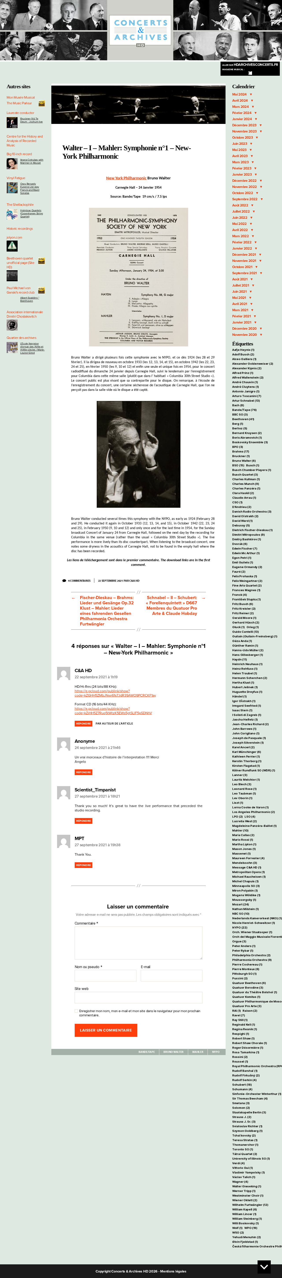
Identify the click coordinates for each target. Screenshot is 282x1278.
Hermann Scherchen (249, 678)
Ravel (238, 1015)
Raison (250, 1010)
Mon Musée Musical (21, 97)
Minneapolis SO (246, 886)
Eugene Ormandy (247, 567)
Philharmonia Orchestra (252, 960)
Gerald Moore (244, 618)
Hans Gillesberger (247, 654)
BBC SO (240, 414)
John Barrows (244, 728)
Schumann (242, 1089)
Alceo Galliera (244, 359)
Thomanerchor (245, 1144)
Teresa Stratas (245, 1140)
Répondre (83, 723)
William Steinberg (247, 1218)
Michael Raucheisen (249, 876)
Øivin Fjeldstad (245, 1241)
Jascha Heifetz (245, 719)
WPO (250, 1228)
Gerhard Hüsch (245, 622)
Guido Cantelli (245, 631)
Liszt (237, 802)
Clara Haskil (243, 493)
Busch (252, 465)
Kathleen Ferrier (246, 756)
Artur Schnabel (246, 400)
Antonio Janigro (246, 391)
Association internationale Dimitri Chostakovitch (25, 314)
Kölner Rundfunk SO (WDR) (253, 770)
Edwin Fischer (244, 548)
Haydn (239, 659)
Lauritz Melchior (246, 779)
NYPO (215, 1052)
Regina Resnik (244, 1029)
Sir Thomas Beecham (250, 1098)
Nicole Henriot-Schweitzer (253, 923)
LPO (237, 816)
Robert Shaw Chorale (249, 1043)
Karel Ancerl (243, 747)
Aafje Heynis (243, 349)
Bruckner (241, 456)
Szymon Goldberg (247, 1131)
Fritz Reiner (243, 613)
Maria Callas (243, 835)
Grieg (253, 627)
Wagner (240, 1181)
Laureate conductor (20, 113)
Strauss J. (241, 1117)
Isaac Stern (242, 710)
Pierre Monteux (245, 969)
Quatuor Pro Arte (247, 1006)
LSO (250, 816)
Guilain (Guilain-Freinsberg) (254, 636)
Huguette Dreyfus (247, 691)
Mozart (240, 904)
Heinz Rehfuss (244, 668)
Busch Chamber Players (251, 470)
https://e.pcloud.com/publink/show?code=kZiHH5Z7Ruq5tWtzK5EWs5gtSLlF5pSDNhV (113, 710)
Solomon (241, 1107)
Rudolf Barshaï (245, 1070)
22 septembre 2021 (110, 580)
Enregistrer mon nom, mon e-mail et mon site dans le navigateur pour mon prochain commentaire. (139, 1013)
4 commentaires (81, 580)
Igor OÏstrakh (243, 701)
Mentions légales (173, 1271)
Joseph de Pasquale (249, 738)
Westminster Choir (247, 1195)
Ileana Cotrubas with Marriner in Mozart (31, 161)
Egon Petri (241, 557)
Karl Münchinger (246, 752)
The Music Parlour (19, 103)
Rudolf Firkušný (246, 1075)
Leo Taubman (244, 793)
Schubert (242, 1084)
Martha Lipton (244, 844)
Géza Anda (242, 641)
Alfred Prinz (242, 373)
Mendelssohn (244, 862)
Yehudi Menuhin (246, 1237)
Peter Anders (244, 946)
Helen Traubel (244, 673)
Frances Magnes (246, 590)
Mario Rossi (242, 839)
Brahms (240, 451)
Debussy (241, 525)
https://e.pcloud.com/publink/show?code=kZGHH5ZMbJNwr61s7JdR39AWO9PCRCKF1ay (115, 693)
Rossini (240, 1057)
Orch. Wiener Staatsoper (252, 932)
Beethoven (243, 419)
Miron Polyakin (245, 890)
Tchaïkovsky (244, 1135)
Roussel (240, 1061)
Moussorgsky (244, 899)
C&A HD (134, 580)
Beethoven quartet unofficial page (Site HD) (20, 262)
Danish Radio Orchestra (251, 511)
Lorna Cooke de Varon (250, 807)
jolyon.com (14, 237)
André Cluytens (245, 386)
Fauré (238, 571)
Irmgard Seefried (246, 705)
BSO (238, 465)
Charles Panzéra (246, 488)
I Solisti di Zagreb (246, 715)
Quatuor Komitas (246, 996)
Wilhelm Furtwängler (250, 1204)
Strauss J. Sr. (244, 1121)
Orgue (239, 941)
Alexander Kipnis (247, 368)
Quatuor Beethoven (249, 983)
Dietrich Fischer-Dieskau (252, 530)
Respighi (240, 1033)
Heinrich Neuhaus (247, 664)
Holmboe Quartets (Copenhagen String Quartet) (31, 213)
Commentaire (86, 923)
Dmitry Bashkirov (246, 539)
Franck (239, 594)
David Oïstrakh (245, 516)
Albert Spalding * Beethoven (29, 299)
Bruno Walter (173, 1052)
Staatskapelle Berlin (249, 1112)
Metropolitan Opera (248, 872)
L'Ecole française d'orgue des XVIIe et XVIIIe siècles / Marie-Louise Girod (32, 348)
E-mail (145, 967)
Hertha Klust (243, 682)
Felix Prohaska (244, 576)
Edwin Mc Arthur (246, 553)
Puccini (240, 978)
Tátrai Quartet (244, 1154)
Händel (239, 696)
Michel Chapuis (245, 881)
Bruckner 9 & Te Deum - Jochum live (31, 120)
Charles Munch (245, 483)
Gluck (238, 627)
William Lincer (244, 1214)
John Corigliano (246, 733)
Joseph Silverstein (248, 742)
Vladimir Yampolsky (248, 1172)
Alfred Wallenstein (247, 377)
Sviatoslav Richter (247, 1126)
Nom (78, 967)
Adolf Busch (243, 354)
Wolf (237, 1228)
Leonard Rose (244, 789)
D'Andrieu (241, 507)
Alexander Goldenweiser (252, 363)
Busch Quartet (245, 474)
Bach (238, 405)
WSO (238, 1232)
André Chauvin (245, 382)
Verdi (238, 1163)
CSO (237, 502)
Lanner (239, 775)
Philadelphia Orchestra (251, 955)
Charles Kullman (246, 479)
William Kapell (244, 1209)
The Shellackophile (20, 204)
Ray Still (240, 1020)
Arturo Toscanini (246, 396)
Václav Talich (243, 1177)
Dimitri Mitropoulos (248, 534)
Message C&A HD (246, 867)
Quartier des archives (21, 338)
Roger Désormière (247, 1047)
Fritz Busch (242, 604)
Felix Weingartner (247, 581)
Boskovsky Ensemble (250, 442)
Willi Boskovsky (245, 1223)
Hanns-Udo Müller (247, 650)
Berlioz (239, 428)
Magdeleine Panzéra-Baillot (254, 825)
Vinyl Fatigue (16, 178)
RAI (236, 1010)
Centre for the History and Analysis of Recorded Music (25, 140)
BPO (237, 447)
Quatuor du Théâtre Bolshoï (254, 992)
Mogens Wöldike (246, 895)
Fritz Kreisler (244, 608)
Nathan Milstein (245, 909)
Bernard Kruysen (247, 433)
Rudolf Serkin (244, 1080)
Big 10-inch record (19, 154)
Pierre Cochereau (247, 964)
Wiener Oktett (244, 1200)
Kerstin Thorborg (247, 761)
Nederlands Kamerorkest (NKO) (257, 918)
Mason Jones (244, 849)
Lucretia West (244, 821)
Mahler (197, 1052)
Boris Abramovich (247, 437)
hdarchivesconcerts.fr (250, 65)
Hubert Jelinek (245, 687)
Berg (237, 423)
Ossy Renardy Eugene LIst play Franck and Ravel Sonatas (29, 188)
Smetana (241, 1103)
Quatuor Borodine (247, 987)
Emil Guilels (242, 562)
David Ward (242, 520)
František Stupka (246, 599)
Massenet (241, 853)
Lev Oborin (242, 798)
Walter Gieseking (246, 1186)
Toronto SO (242, 1149)
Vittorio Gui (242, 1168)
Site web (82, 988)
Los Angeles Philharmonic (253, 812)
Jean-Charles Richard (250, 724)
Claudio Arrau (244, 497)
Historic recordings (20, 228)
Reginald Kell (243, 1024)
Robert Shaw (243, 1038)
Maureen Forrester (248, 858)
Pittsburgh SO (244, 973)
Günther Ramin (245, 645)
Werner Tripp (244, 1191)
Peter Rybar (242, 950)
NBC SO (240, 913)
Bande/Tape (147, 1052)
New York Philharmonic (126, 178)
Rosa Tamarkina (245, 1052)
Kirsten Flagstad (246, 765)
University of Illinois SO (251, 1158)
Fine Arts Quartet (247, 585)
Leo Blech (241, 784)
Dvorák (239, 544)
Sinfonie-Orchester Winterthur (256, 1094)
